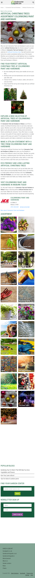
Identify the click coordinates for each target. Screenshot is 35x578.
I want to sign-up (17, 514)
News (4, 566)
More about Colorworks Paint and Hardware (12, 210)
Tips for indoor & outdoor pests (10, 479)
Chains (4, 568)
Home (2, 7)
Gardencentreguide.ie (8, 556)
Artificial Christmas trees (28, 7)
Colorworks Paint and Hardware (13, 7)
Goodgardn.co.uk (7, 551)
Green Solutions (15, 573)
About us (5, 561)
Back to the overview (6, 11)
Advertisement (7, 558)
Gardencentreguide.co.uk (9, 553)
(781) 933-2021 (15, 207)
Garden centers (7, 563)
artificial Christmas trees (14, 52)
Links (31, 575)
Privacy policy (30, 573)
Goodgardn (22, 573)
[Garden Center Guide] (17, 2)
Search (17, 493)
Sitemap (27, 575)
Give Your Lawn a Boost (7, 475)
